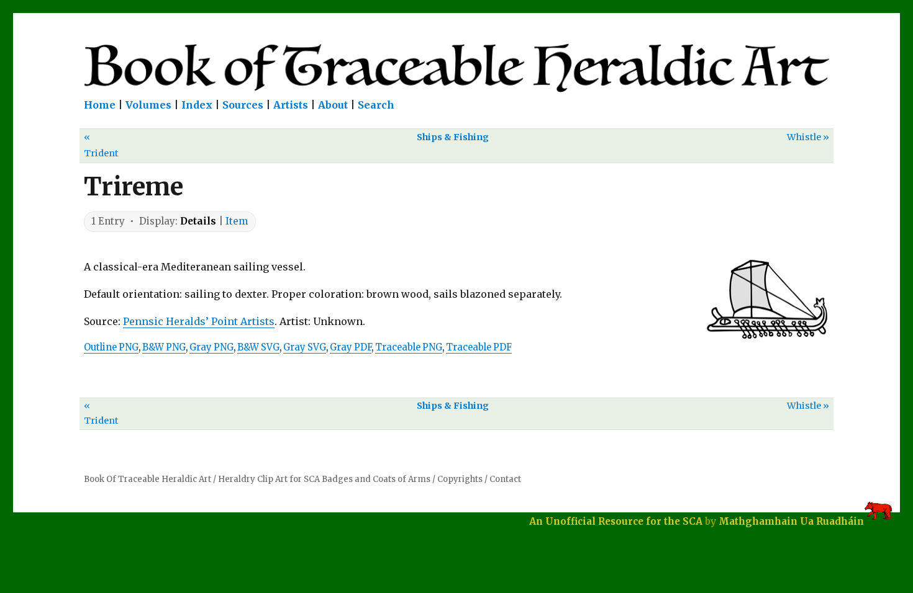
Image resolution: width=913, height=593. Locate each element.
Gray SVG (304, 347)
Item (236, 221)
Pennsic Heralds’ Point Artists (199, 321)
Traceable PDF (479, 347)
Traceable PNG (408, 347)
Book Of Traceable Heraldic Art (147, 479)
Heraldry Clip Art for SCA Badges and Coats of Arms (324, 479)
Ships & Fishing (453, 137)
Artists (290, 105)
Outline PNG (111, 347)
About (333, 105)
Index (196, 105)
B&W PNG (164, 347)
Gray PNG (211, 347)
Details (198, 221)
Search (376, 105)
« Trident (101, 145)
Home (100, 105)
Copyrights (460, 479)
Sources (242, 105)
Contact (505, 479)
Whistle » (808, 137)
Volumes (148, 105)
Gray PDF (350, 347)
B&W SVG (258, 347)
